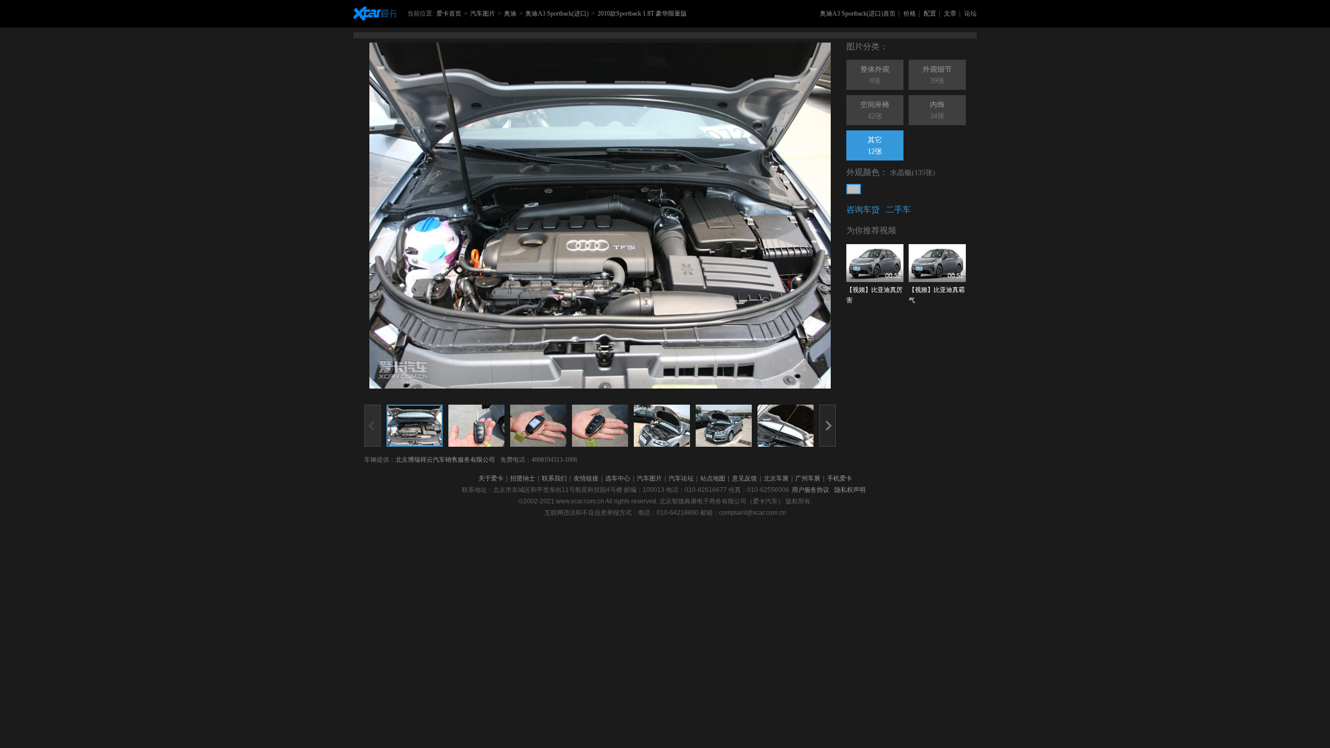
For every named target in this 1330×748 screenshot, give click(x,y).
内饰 (937, 110)
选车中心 (617, 478)
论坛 (970, 13)
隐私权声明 (850, 489)
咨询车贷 (863, 209)
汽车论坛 (681, 478)
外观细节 (937, 75)
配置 (930, 13)
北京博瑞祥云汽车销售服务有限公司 (445, 459)
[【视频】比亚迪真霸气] (937, 263)
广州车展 (807, 478)
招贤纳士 (522, 478)
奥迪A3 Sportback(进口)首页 (858, 13)
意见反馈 (744, 478)
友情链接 (586, 478)
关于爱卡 (490, 478)
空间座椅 (874, 110)
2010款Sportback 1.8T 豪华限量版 (642, 13)
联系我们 (554, 478)
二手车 (898, 209)
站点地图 (712, 478)
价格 (909, 13)
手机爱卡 (839, 478)
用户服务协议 (810, 489)
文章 (950, 13)
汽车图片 (482, 13)
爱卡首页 (448, 13)
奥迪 (510, 13)
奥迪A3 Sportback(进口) (557, 13)
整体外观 (874, 75)
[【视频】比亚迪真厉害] (874, 263)
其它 (875, 145)
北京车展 (776, 478)
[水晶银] (853, 189)
